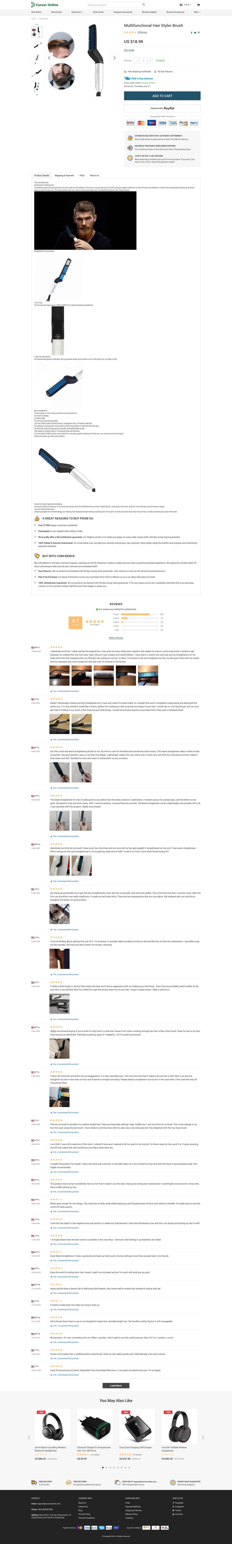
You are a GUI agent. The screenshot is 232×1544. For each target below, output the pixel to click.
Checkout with (157, 108)
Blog (80, 1510)
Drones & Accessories (175, 12)
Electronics (76, 12)
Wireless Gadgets (149, 12)
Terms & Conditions (86, 1518)
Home (33, 18)
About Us (82, 1503)
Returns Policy (131, 1514)
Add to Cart (162, 96)
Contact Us (83, 1506)
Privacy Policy (84, 1514)
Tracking (129, 1518)
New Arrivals (56, 12)
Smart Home (98, 12)
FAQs (127, 1503)
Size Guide (129, 50)
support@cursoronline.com (48, 1503)
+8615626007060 (45, 1509)
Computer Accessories (122, 12)
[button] (36, 94)
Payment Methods (133, 1506)
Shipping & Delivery (133, 1510)
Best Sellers (36, 12)
